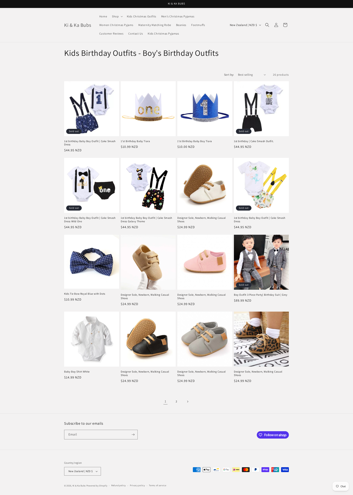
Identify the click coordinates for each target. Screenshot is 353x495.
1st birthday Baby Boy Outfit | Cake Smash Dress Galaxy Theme (146, 219)
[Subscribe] (132, 434)
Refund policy (118, 485)
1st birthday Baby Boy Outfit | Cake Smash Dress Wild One (90, 219)
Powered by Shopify (96, 485)
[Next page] (187, 401)
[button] (116, 16)
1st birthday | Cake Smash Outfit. (254, 141)
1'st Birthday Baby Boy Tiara (194, 141)
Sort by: (229, 74)
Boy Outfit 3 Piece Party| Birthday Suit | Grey (260, 294)
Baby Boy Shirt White (77, 371)
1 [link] (165, 401)
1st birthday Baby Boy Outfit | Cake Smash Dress (90, 143)
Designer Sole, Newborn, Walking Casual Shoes (201, 219)
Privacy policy (137, 485)
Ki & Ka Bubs (79, 485)
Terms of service (157, 485)
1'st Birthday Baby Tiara (135, 141)
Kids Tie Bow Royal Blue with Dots (84, 293)
